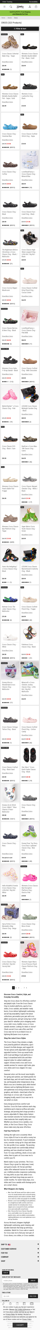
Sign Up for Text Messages (11, 1277)
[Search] (11, 6)
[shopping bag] (36, 6)
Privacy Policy (10, 1314)
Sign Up (5, 1273)
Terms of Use (28, 1286)
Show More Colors (7, 62)
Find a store (6, 1292)
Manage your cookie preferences (19, 1309)
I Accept (20, 1325)
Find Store (33, 1296)
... (21, 988)
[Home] (20, 7)
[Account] (29, 7)
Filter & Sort (21, 29)
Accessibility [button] (33, 2)
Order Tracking (7, 2)
